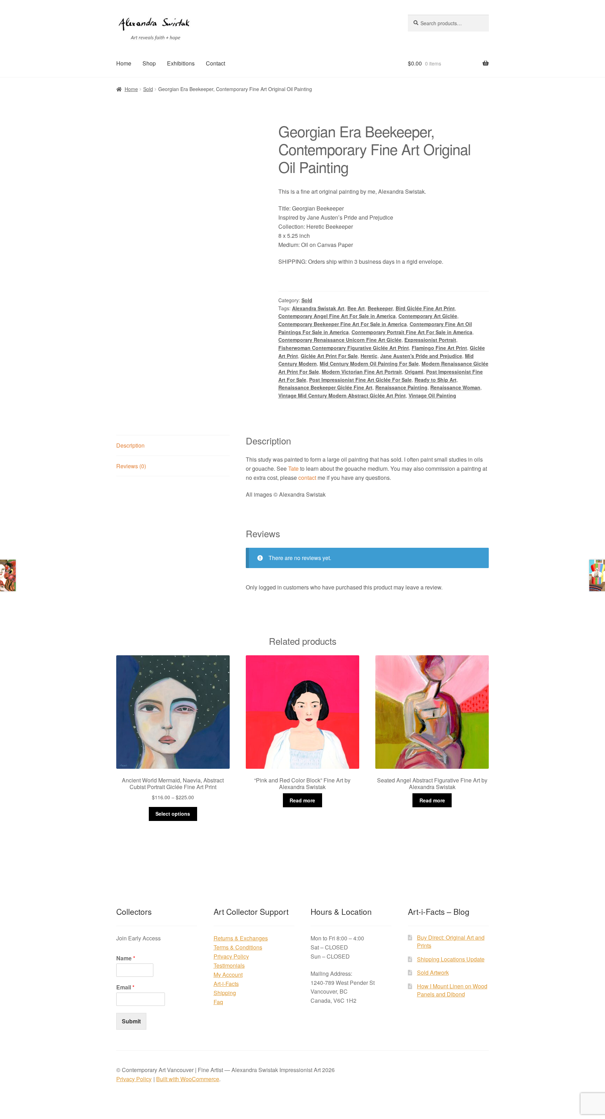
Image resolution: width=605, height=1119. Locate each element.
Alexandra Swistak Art (318, 308)
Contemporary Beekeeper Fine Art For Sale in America (342, 323)
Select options (172, 813)
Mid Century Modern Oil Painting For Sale (369, 363)
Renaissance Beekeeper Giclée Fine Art (325, 387)
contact (307, 478)
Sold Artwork (433, 972)
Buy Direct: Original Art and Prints (451, 941)
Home (123, 63)
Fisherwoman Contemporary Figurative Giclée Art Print (343, 347)
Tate (293, 468)
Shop (149, 63)
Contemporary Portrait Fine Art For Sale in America (412, 332)
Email (125, 987)
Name (125, 958)
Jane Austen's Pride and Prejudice (421, 355)
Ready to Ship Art (436, 379)
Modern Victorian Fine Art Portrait (362, 371)
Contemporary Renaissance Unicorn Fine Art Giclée (340, 339)
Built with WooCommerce (187, 1079)
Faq (218, 1002)
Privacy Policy (231, 956)
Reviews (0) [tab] (131, 466)
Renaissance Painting (401, 387)
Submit (131, 1021)
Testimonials (229, 965)
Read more (302, 800)
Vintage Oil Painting (432, 395)
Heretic (369, 355)
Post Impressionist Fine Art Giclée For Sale (360, 379)
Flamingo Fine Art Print (439, 347)
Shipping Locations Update (451, 959)
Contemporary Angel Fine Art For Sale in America (337, 315)
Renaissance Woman (455, 387)
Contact (215, 63)
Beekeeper (380, 308)
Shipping (225, 993)
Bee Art (356, 308)
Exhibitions (181, 63)
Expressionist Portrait (430, 339)
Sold (148, 88)
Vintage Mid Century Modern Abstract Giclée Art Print (342, 395)
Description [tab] (130, 445)
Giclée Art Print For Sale (329, 355)
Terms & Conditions (238, 947)
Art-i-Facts (226, 984)
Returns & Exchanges (241, 938)
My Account (228, 975)
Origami (414, 371)
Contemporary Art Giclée (427, 315)
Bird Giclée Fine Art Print (425, 308)
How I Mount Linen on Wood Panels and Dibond (452, 990)
